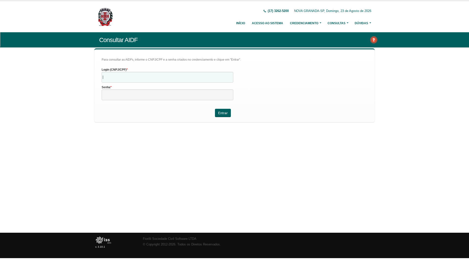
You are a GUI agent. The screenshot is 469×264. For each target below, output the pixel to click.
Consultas (336, 23)
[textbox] (167, 77)
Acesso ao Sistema (267, 23)
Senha (106, 87)
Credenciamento (304, 23)
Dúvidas (361, 23)
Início (240, 23)
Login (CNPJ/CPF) (114, 69)
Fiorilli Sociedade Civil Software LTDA (169, 239)
